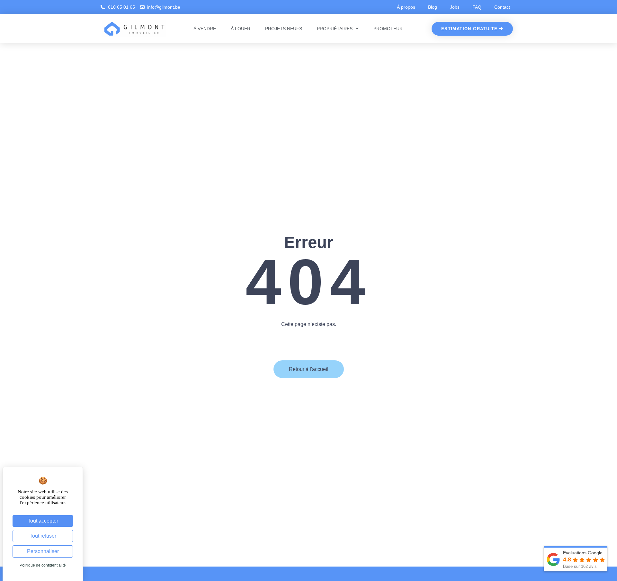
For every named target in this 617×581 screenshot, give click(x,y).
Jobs (455, 7)
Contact (502, 7)
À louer (240, 28)
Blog (432, 7)
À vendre (204, 28)
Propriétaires (335, 28)
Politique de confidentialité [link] (43, 565)
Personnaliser (43, 551)
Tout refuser (43, 536)
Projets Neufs (283, 28)
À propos (406, 7)
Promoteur (388, 28)
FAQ (476, 7)
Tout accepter (43, 521)
